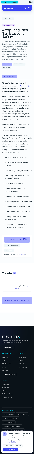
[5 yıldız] (21, 239)
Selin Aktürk (7, 64)
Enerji (3, 360)
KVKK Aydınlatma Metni (10, 418)
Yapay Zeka (5, 370)
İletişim (21, 360)
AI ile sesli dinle (11, 76)
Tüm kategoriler (8, 374)
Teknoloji (5, 357)
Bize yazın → (8, 347)
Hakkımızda (22, 357)
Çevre (4, 367)
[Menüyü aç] (28, 8)
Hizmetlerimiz (23, 367)
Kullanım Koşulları (9, 422)
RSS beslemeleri (7, 397)
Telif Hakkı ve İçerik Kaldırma (12, 426)
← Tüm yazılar (8, 19)
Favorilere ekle (13, 245)
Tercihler (9, 446)
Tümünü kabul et (11, 449)
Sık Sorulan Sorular (7, 394)
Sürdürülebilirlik (6, 364)
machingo (9, 8)
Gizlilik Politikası (22, 414)
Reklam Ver (22, 364)
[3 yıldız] (14, 239)
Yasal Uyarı (7, 430)
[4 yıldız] (17, 239)
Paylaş (10, 250)
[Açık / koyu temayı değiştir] (31, 2)
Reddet (18, 446)
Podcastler (5, 384)
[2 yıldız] (10, 239)
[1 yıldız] (7, 239)
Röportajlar (5, 387)
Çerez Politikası (18, 430)
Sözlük (4, 390)
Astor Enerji (24, 86)
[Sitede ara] (25, 8)
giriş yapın (22, 254)
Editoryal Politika (9, 414)
